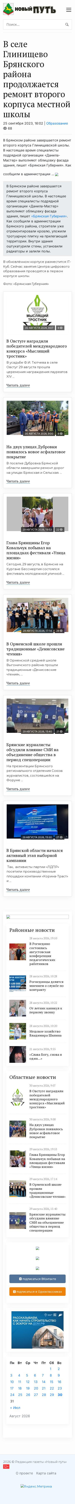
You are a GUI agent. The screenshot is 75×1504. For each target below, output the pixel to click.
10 (12, 1382)
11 (19, 1382)
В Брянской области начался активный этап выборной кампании (34, 855)
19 (28, 1388)
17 (12, 1388)
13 (36, 1382)
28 (44, 1395)
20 (36, 1388)
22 (52, 1388)
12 (28, 1382)
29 (52, 1395)
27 (36, 1395)
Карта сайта (46, 1473)
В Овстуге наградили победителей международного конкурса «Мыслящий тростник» (36, 348)
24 (12, 1395)
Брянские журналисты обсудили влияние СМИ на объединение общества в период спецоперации (32, 752)
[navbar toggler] (69, 10)
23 (60, 1388)
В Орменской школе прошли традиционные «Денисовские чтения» (35, 649)
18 (20, 1388)
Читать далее (18, 385)
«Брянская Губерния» (49, 216)
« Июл (15, 1408)
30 (60, 1395)
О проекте (24, 1473)
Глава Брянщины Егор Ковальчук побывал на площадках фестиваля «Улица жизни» (35, 550)
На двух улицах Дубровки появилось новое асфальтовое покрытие (35, 452)
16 (59, 1382)
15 (51, 1382)
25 (20, 1395)
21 (43, 1388)
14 (43, 1382)
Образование (57, 123)
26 (28, 1395)
